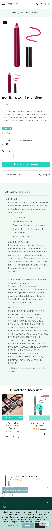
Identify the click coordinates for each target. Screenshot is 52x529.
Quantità (6, 151)
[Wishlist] (13, 436)
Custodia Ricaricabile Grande (12, 425)
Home (14, 13)
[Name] (47, 487)
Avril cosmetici (25, 141)
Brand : (7, 141)
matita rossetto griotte (39, 424)
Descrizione (11, 192)
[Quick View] (7, 436)
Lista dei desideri (12, 175)
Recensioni (24, 192)
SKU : (6, 144)
